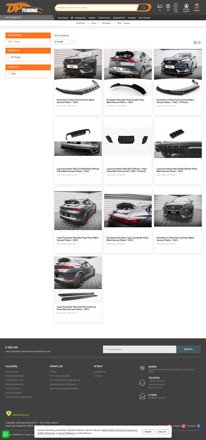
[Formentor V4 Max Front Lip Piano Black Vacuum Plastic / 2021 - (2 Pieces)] (178, 72)
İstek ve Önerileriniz (60, 376)
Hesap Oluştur (186, 10)
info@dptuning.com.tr (157, 397)
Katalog (132, 17)
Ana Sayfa (63, 17)
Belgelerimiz (119, 17)
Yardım (53, 372)
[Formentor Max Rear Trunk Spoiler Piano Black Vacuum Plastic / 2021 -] (128, 72)
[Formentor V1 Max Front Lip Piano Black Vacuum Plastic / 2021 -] (178, 210)
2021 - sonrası (14, 42)
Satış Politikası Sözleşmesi (19, 397)
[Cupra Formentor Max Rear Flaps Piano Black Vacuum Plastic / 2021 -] (78, 210)
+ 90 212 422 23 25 (156, 381)
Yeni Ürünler (144, 17)
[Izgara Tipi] (195, 42)
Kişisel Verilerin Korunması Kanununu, (119, 430)
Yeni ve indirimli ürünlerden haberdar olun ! (28, 351)
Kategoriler (80, 17)
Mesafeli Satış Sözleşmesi (63, 384)
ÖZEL (13, 74)
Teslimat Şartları (14, 384)
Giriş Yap (176, 10)
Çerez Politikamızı (67, 433)
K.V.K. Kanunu (12, 372)
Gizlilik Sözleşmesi (15, 376)
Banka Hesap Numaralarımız (64, 388)
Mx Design (16, 57)
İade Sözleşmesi (13, 393)
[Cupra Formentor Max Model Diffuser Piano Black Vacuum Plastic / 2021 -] (178, 141)
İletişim (92, 17)
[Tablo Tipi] (200, 42)
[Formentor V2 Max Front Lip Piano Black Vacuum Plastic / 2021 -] (78, 72)
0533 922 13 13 (155, 388)
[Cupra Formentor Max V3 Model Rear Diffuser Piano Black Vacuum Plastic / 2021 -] (78, 141)
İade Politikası (12, 388)
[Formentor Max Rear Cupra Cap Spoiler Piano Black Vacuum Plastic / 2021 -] (128, 210)
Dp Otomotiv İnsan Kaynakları (65, 380)
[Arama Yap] (144, 8)
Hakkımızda (104, 17)
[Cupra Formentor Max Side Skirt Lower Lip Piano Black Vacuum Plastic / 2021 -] (78, 279)
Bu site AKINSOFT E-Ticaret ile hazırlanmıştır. (26, 434)
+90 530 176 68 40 (156, 384)
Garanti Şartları (14, 380)
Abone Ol (188, 349)
